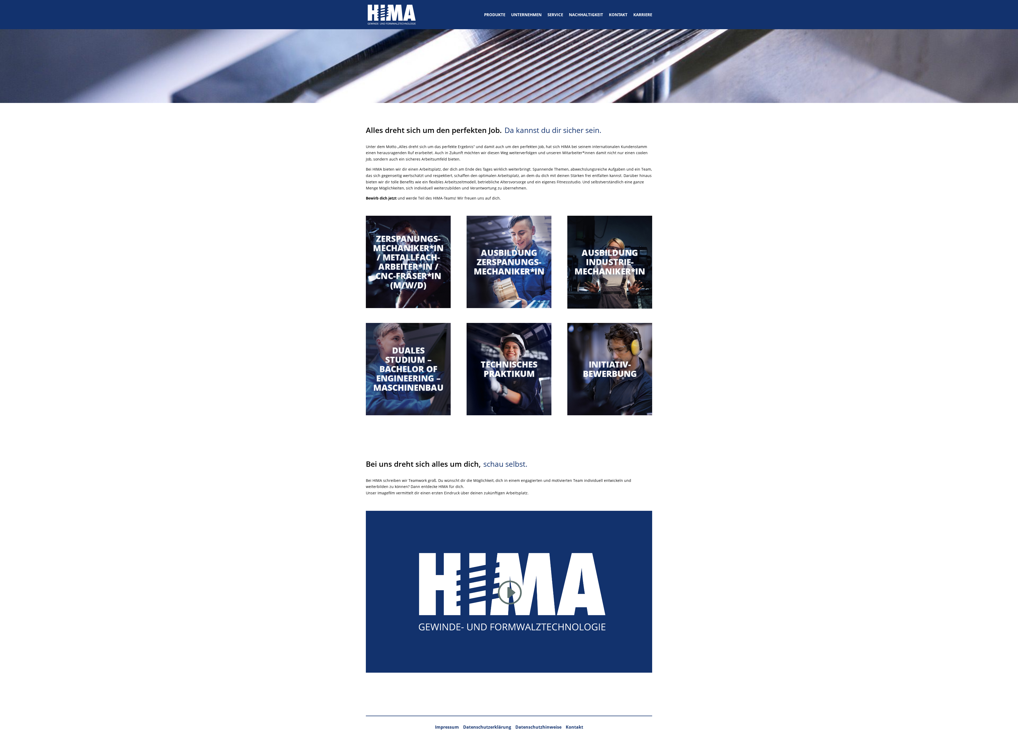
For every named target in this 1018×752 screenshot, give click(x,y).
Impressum (447, 727)
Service (555, 14)
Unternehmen (526, 14)
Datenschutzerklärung (487, 727)
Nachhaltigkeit (586, 14)
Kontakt (618, 14)
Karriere (642, 14)
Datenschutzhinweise (539, 727)
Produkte (494, 14)
